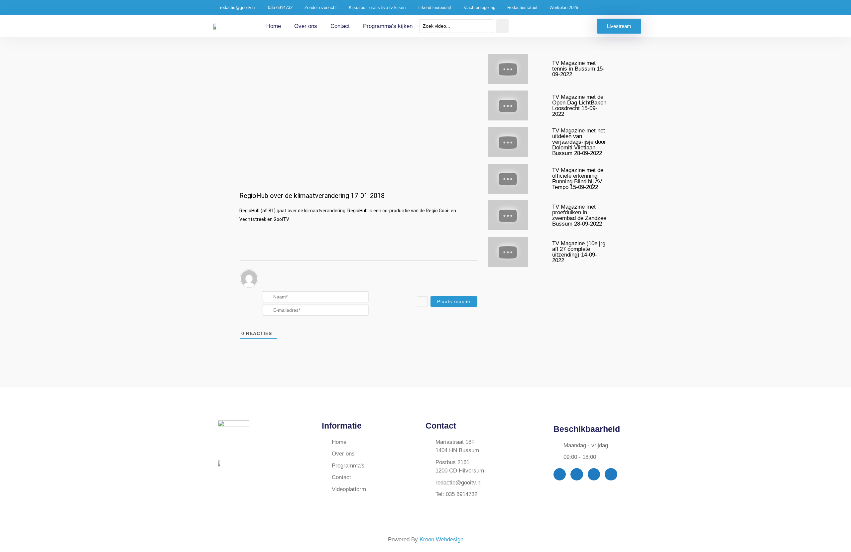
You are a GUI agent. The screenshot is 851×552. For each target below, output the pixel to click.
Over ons (305, 26)
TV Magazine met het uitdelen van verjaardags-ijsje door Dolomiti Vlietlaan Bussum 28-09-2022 (579, 141)
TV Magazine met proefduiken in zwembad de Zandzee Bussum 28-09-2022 (579, 215)
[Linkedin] (611, 474)
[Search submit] (502, 26)
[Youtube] (594, 474)
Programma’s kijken (388, 26)
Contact (340, 26)
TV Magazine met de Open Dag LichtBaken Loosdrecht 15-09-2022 (579, 105)
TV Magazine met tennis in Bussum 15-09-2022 (578, 69)
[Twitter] (576, 474)
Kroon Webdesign (441, 539)
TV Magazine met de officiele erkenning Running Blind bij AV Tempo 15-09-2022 (577, 178)
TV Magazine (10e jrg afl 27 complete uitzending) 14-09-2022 (578, 252)
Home (273, 26)
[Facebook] (559, 474)
